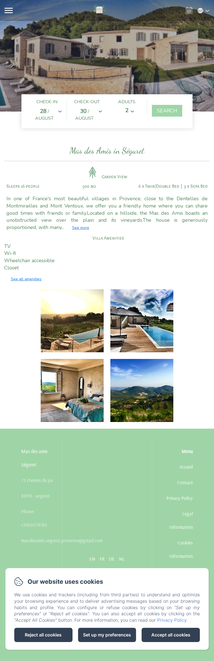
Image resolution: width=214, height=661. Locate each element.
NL (122, 559)
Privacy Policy (179, 498)
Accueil (186, 467)
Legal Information (181, 520)
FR (102, 559)
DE (112, 559)
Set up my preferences (107, 635)
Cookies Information (181, 549)
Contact (185, 482)
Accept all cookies (170, 635)
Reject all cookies (43, 635)
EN (92, 559)
